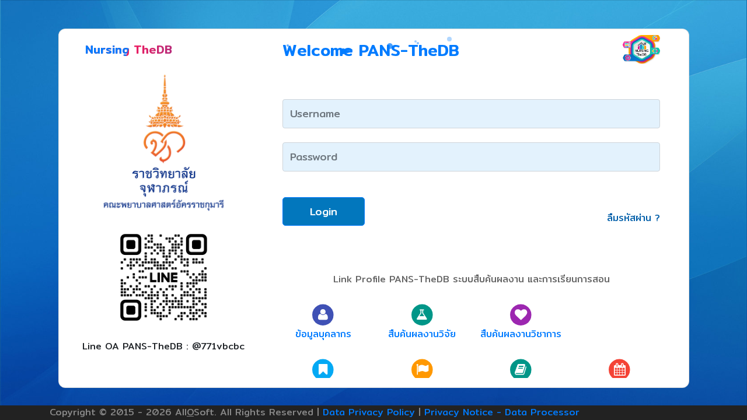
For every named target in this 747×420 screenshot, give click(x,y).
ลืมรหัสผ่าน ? (633, 218)
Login (323, 211)
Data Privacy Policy (369, 412)
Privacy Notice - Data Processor (502, 412)
